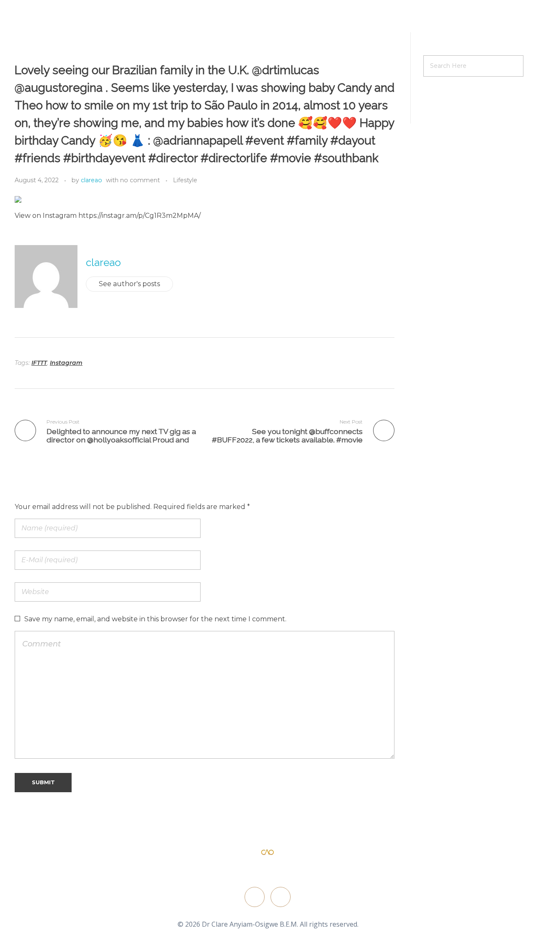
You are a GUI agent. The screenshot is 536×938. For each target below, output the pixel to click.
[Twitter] (255, 897)
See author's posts (129, 284)
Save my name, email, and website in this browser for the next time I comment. (155, 619)
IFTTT (39, 363)
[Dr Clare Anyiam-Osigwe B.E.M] (267, 852)
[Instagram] (281, 897)
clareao (91, 180)
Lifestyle (185, 180)
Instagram (66, 363)
